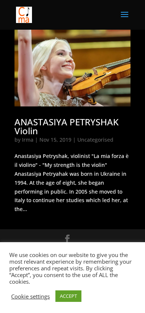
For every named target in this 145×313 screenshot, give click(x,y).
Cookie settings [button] (30, 296)
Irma (27, 139)
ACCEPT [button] (68, 296)
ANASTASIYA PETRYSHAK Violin (66, 126)
